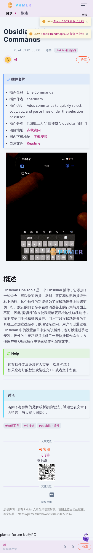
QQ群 (45, 455)
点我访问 (34, 130)
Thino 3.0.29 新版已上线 (68, 21)
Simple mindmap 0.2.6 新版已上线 (62, 34)
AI (15, 59)
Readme (33, 143)
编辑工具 (12, 426)
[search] (42, 5)
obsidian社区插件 (66, 50)
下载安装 (41, 136)
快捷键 (29, 426)
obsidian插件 (49, 426)
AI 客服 (45, 449)
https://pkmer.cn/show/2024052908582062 (45, 514)
